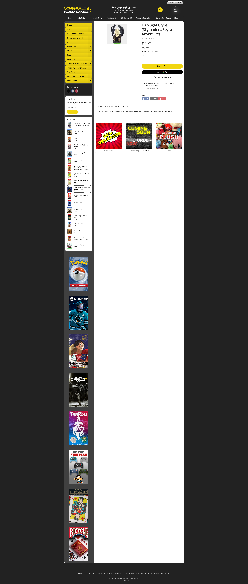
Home (70, 18)
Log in (171, 2)
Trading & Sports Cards (145, 18)
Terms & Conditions (132, 573)
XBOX (79, 51)
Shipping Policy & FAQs (104, 573)
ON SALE (79, 30)
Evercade (71, 59)
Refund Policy (165, 573)
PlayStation (79, 47)
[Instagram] (76, 91)
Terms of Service (153, 573)
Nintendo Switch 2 (82, 18)
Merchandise (79, 81)
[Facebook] (72, 91)
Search (143, 573)
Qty (143, 55)
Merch (177, 18)
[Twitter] (68, 91)
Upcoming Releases (75, 34)
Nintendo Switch (98, 18)
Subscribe (72, 112)
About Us (81, 573)
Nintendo (79, 42)
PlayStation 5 (113, 18)
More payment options (162, 77)
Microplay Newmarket (123, 578)
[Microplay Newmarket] (78, 10)
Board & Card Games (164, 18)
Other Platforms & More (79, 64)
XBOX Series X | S (127, 18)
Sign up (178, 2)
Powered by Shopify (124, 580)
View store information (153, 88)
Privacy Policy (118, 573)
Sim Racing (72, 72)
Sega (79, 55)
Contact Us (90, 573)
